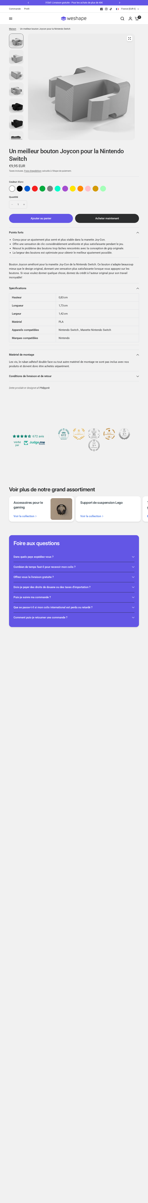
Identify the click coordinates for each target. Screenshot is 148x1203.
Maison (12, 29)
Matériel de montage (21, 354)
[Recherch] (122, 19)
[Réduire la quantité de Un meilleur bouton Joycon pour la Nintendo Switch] (12, 204)
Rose (88, 189)
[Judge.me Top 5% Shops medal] (124, 434)
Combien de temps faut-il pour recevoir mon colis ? (44, 567)
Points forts (16, 232)
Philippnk (45, 388)
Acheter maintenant (107, 218)
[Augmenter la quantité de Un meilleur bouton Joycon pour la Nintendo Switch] (24, 204)
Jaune (73, 189)
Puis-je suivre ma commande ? (32, 597)
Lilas (65, 189)
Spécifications (17, 288)
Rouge (35, 189)
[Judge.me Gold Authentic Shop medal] (79, 434)
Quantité (13, 197)
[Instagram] (106, 9)
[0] (136, 19)
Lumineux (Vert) (103, 189)
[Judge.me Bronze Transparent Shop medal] (109, 434)
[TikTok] (111, 9)
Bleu (27, 189)
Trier (20, 189)
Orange (80, 189)
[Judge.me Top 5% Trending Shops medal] (94, 445)
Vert (42, 189)
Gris (50, 189)
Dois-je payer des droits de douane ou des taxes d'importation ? (52, 587)
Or (95, 189)
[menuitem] (15, 9)
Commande (15, 9)
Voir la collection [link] (24, 516)
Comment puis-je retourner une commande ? (40, 617)
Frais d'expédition (32, 171)
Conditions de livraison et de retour (30, 376)
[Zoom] (129, 38)
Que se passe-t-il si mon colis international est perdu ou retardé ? (53, 607)
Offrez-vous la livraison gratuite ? (34, 577)
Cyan (57, 189)
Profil (26, 9)
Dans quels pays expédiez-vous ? (33, 556)
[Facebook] (101, 9)
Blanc (12, 189)
